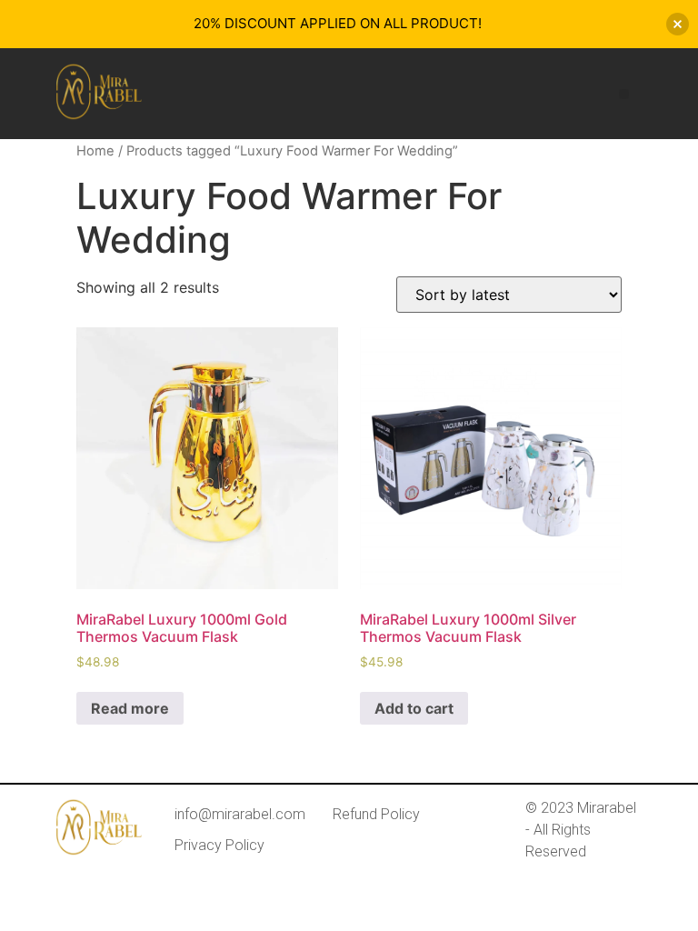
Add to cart (414, 708)
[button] (624, 94)
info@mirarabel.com (239, 814)
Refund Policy (376, 814)
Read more (130, 708)
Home (95, 151)
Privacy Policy (219, 845)
